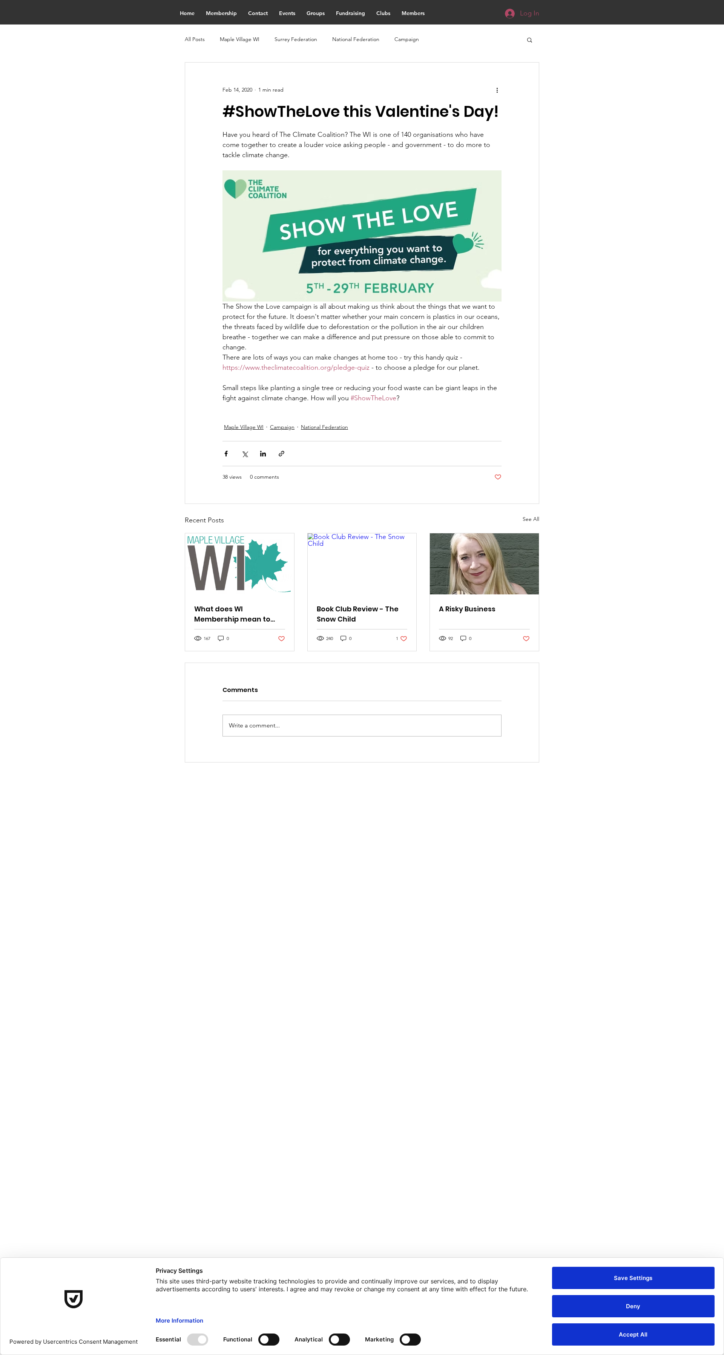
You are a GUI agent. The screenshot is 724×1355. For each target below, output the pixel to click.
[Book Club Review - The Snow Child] (362, 563)
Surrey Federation (296, 39)
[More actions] (497, 89)
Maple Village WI (239, 39)
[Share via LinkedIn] (263, 453)
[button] (529, 40)
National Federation (355, 39)
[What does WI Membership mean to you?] (239, 563)
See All (531, 519)
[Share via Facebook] (226, 453)
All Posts (195, 39)
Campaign (406, 39)
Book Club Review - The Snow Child (358, 614)
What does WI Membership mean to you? (232, 614)
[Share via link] (281, 453)
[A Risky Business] (484, 563)
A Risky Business (467, 609)
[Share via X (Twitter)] (244, 453)
